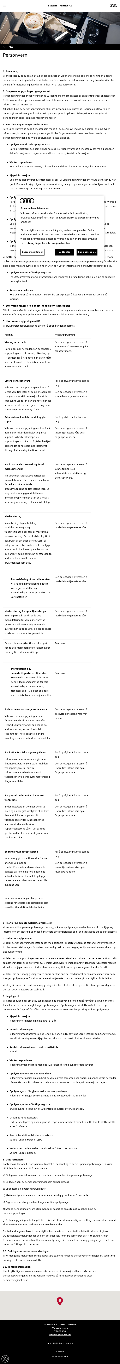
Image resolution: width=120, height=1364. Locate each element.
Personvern (65, 1343)
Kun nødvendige (87, 252)
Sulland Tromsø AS (60, 5)
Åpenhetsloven (60, 1356)
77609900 (60, 1331)
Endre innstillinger (5, 1359)
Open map (6, 1292)
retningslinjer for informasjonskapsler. (48, 243)
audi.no (60, 1352)
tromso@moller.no (60, 1334)
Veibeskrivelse (60, 1328)
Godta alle (64, 252)
